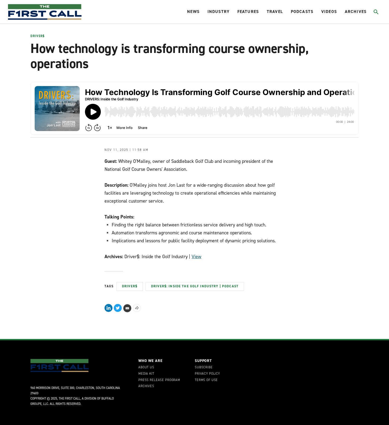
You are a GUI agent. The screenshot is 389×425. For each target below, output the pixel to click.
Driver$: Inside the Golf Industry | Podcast (194, 286)
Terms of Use (206, 380)
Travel (275, 11)
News (193, 11)
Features (248, 11)
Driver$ (37, 36)
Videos (329, 11)
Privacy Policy (207, 374)
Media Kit (146, 374)
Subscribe (204, 367)
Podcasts (302, 11)
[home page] (45, 12)
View (196, 256)
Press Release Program (159, 380)
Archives (356, 11)
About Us (146, 367)
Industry (218, 11)
